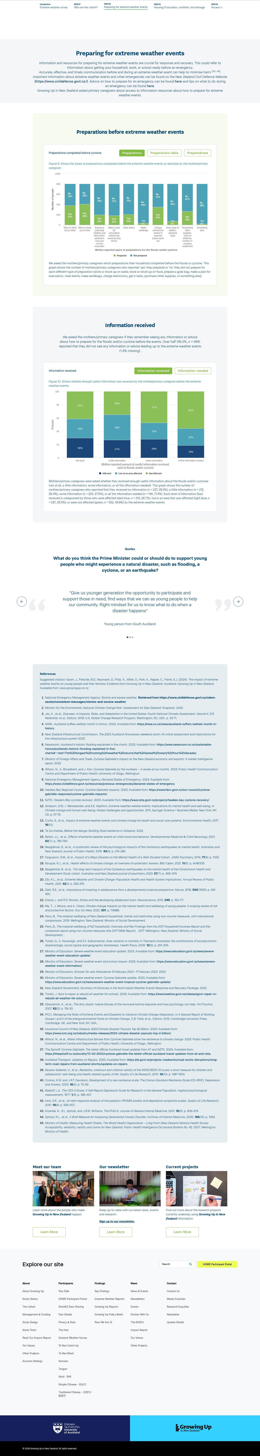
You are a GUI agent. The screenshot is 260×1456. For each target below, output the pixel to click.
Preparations (132, 153)
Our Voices (28, 1345)
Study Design (30, 1322)
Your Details (65, 1314)
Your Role (64, 1291)
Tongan (63, 1368)
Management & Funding (36, 1314)
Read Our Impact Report (36, 1337)
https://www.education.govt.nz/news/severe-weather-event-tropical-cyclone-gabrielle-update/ (108, 982)
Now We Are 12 (103, 1322)
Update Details (175, 1322)
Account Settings (32, 1361)
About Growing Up (33, 1291)
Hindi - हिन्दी (65, 1376)
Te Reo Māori (66, 1353)
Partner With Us (140, 1314)
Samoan (63, 1361)
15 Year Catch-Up (69, 1345)
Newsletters (138, 1299)
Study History (30, 1299)
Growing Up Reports (106, 1306)
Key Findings (102, 1291)
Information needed (193, 371)
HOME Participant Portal (217, 1264)
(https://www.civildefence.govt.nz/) (61, 81)
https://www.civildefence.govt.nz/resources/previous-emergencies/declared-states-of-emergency (110, 784)
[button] (22, 602)
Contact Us (173, 1291)
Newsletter (173, 1314)
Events (134, 1306)
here (178, 81)
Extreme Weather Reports (109, 1299)
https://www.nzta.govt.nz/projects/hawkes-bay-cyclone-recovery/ (165, 800)
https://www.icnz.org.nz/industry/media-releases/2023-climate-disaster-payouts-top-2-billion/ (108, 1033)
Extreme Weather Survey (73, 1337)
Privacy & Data (67, 1322)
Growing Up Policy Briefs (109, 1314)
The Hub (63, 1330)
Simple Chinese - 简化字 (72, 1384)
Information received (153, 371)
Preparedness (197, 153)
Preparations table (164, 153)
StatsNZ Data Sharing (71, 1306)
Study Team (29, 1330)
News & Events (139, 1291)
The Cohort (28, 1306)
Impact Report (139, 1330)
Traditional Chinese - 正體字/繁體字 (75, 1394)
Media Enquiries (176, 1299)
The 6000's (137, 1322)
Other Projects (30, 1353)
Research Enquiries (178, 1306)
